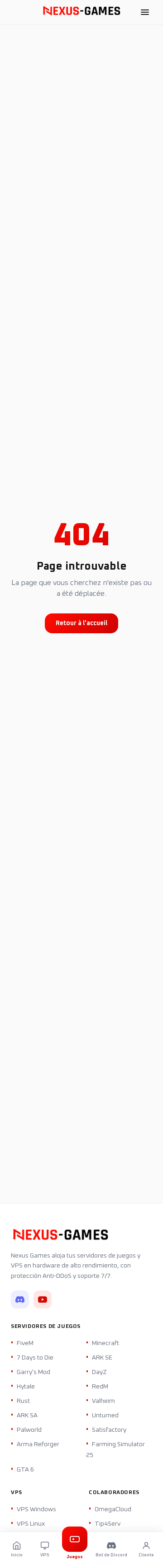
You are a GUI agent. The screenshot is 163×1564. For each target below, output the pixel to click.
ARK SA (27, 1415)
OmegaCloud (113, 1509)
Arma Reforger (38, 1444)
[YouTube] (43, 1299)
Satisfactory (109, 1430)
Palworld (29, 1430)
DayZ (99, 1372)
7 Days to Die (35, 1358)
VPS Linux (31, 1524)
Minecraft (105, 1343)
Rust (23, 1401)
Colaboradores (114, 1492)
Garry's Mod (33, 1372)
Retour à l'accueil (81, 623)
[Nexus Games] (81, 12)
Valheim (103, 1401)
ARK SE (102, 1358)
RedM (100, 1386)
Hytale (26, 1386)
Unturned (105, 1415)
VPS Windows (36, 1509)
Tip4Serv (107, 1524)
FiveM (25, 1343)
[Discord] (20, 1299)
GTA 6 (25, 1470)
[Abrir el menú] (145, 12)
